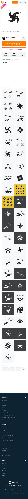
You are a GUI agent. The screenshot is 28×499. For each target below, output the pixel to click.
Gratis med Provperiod (14, 43)
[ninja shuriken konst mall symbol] (8, 106)
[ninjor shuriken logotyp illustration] (8, 238)
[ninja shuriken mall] (8, 190)
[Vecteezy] (2, 2)
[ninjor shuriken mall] (8, 226)
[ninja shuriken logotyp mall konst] (8, 202)
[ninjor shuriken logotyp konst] (8, 154)
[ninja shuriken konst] (8, 166)
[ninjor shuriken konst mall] (8, 178)
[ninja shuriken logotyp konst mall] (8, 273)
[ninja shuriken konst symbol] (8, 214)
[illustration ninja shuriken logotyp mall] (8, 130)
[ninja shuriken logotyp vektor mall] (8, 321)
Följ (23, 38)
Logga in (21, 2)
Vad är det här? (15, 59)
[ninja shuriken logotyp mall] (8, 94)
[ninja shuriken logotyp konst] (8, 285)
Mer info (5, 62)
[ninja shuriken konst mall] (8, 142)
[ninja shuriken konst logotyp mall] (8, 118)
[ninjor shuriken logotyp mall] (8, 261)
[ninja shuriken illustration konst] (8, 250)
